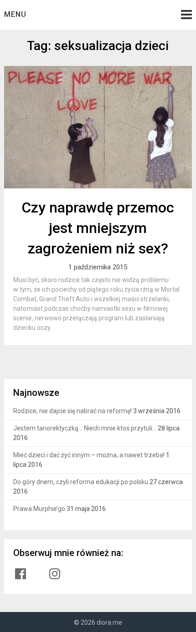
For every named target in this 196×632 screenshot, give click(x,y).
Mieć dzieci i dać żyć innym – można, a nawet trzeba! (89, 455)
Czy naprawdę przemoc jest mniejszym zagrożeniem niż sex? (97, 228)
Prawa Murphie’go (39, 508)
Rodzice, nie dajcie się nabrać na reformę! (72, 411)
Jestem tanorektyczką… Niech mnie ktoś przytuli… (84, 428)
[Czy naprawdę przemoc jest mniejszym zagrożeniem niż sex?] (98, 127)
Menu (15, 14)
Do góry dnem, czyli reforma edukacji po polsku (80, 481)
